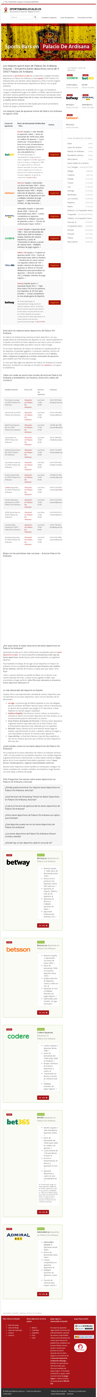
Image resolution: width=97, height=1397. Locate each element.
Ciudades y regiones (49, 17)
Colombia (35, 1330)
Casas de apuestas (67, 17)
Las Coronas (80, 198)
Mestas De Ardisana (80, 151)
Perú (33, 1335)
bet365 (34, 160)
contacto (47, 365)
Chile (33, 1338)
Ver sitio (42, 925)
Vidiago (80, 171)
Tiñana (80, 238)
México (34, 1328)
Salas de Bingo (13, 1328)
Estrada (80, 230)
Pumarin (80, 234)
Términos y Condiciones (77, 1391)
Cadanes (80, 175)
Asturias (23, 1313)
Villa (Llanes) (80, 159)
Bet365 (20, 131)
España (40, 78)
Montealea (80, 194)
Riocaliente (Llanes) (80, 155)
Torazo (80, 183)
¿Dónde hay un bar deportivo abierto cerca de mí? (28, 842)
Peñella (80, 179)
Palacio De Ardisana (46, 861)
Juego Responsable (58, 1394)
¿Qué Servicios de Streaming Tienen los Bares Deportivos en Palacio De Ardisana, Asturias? (32, 798)
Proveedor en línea (85, 17)
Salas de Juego (13, 1325)
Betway (20, 283)
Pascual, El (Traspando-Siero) (80, 224)
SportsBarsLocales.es (23, 76)
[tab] (32, 789)
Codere (20, 229)
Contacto (70, 1394)
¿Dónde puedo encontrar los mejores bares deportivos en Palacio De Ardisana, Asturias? (32, 789)
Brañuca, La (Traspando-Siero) (80, 210)
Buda (80, 143)
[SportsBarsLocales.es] (23, 10)
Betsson (20, 183)
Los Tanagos (76, 167)
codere (60, 490)
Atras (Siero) (80, 242)
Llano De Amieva (80, 147)
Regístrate (55, 154)
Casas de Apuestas (15, 1330)
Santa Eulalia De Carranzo (80, 163)
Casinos (11, 1333)
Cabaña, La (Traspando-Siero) (80, 218)
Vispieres (80, 202)
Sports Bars (7, 1313)
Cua (80, 187)
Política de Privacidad (59, 1391)
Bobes (80, 206)
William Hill (21, 252)
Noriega (80, 190)
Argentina (35, 1333)
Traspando (76, 214)
